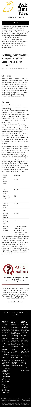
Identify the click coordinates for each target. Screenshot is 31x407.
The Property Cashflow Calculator (13, 296)
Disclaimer (7, 312)
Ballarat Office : (25, 348)
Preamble (20, 312)
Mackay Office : (5, 362)
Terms (13, 312)
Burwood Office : (15, 337)
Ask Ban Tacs (22, 9)
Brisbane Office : (6, 330)
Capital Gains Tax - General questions (18, 68)
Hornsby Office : (15, 357)
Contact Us (15, 315)
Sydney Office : (15, 324)
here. (28, 400)
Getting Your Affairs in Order (18, 294)
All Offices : (4, 322)
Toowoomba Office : (5, 383)
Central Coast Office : (14, 348)
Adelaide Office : (25, 324)
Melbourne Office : (23, 337)
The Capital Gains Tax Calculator (17, 297)
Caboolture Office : (4, 339)
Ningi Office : (5, 371)
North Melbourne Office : (23, 359)
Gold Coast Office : (4, 350)
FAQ (26, 312)
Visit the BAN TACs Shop (16, 302)
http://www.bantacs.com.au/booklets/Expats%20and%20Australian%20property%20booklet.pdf (15, 128)
